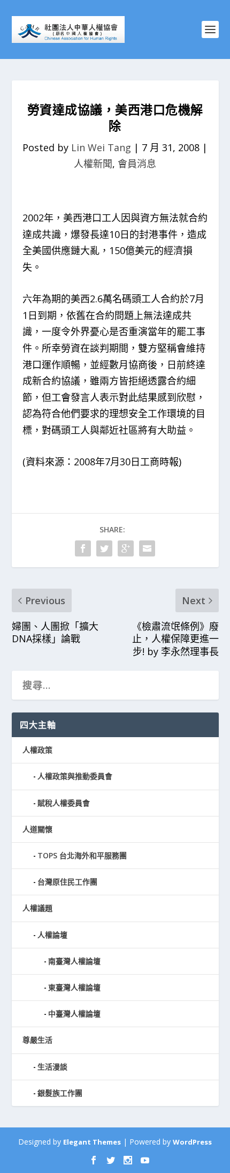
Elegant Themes (92, 1142)
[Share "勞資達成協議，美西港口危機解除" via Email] (147, 548)
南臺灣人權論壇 (74, 961)
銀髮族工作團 (59, 1093)
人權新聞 (93, 163)
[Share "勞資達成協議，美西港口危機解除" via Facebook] (83, 548)
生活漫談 (52, 1066)
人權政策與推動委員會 (74, 776)
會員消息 (137, 163)
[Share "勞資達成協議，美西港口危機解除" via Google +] (125, 548)
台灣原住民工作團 (67, 882)
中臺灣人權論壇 (74, 1013)
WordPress (192, 1142)
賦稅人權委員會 (63, 803)
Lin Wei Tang (101, 147)
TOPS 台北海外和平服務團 (82, 855)
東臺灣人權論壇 (74, 987)
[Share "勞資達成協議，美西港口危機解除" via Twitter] (104, 548)
